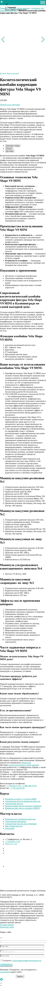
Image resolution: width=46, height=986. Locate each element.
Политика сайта (7, 927)
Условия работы (7, 925)
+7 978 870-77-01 (13, 786)
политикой (4, 972)
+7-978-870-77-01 (12, 841)
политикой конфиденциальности (27, 960)
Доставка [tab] (9, 151)
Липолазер (9, 828)
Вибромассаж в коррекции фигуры (20, 819)
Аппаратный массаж (14, 804)
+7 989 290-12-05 (29, 786)
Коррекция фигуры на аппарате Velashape (23, 806)
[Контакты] (1, 983)
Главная (3, 8)
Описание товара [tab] (12, 146)
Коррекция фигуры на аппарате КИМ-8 (22, 808)
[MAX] (1, 980)
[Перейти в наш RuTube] (11, 866)
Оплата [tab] (9, 148)
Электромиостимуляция (15, 821)
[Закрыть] (6, 12)
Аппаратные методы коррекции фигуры (22, 801)
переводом (26, 763)
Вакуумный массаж (13, 826)
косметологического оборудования (24, 765)
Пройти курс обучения (10, 105)
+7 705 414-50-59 (17, 788)
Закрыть (20, 976)
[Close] (1, 937)
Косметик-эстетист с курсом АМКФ (21, 799)
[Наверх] (1, 985)
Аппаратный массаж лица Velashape (21, 824)
